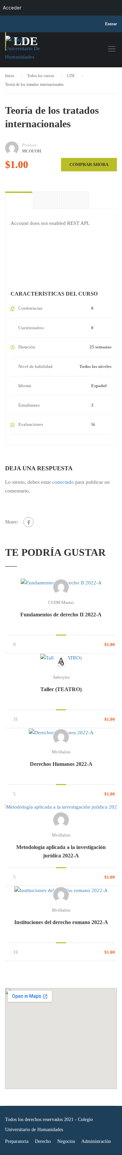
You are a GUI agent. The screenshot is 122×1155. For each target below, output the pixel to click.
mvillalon (61, 751)
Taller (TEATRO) (61, 689)
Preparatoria (16, 1141)
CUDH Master (61, 602)
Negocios (66, 1141)
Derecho (43, 1141)
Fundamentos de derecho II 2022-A (61, 614)
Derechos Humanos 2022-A (61, 764)
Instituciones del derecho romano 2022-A (61, 922)
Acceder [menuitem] (12, 7)
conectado (63, 482)
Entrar (111, 24)
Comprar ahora (88, 164)
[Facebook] (28, 522)
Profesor (29, 145)
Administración (96, 1141)
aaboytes (61, 677)
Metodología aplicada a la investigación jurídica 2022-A (61, 851)
